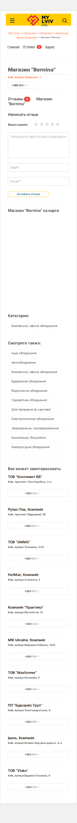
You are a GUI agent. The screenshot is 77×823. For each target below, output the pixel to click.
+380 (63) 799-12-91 (38, 787)
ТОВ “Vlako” (18, 770)
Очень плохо (33, 124)
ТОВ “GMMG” (19, 542)
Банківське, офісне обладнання (34, 326)
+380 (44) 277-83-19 (38, 623)
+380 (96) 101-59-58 (38, 721)
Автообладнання (24, 362)
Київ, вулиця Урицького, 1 (24, 77)
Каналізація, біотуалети (29, 437)
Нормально (44, 124)
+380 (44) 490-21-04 (38, 656)
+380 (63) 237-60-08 (25, 85)
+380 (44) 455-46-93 (38, 525)
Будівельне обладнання (29, 381)
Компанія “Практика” (26, 607)
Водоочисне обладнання (29, 390)
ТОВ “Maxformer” (22, 672)
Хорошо (49, 124)
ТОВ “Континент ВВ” (25, 477)
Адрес (50, 47)
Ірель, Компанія (21, 738)
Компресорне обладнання (31, 447)
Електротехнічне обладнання (33, 419)
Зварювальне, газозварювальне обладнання (35, 428)
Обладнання (46, 33)
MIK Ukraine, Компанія (26, 640)
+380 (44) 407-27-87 (38, 493)
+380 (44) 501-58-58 (38, 754)
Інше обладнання (24, 353)
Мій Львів (13, 33)
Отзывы (29, 46)
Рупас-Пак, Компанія (25, 509)
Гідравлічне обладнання (29, 400)
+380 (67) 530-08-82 (38, 591)
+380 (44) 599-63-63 (38, 558)
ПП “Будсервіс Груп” (25, 705)
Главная (13, 47)
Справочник (29, 33)
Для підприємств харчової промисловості (31, 410)
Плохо (38, 124)
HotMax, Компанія (23, 574)
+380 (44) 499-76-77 (38, 689)
